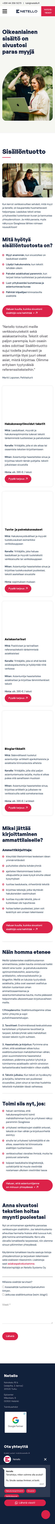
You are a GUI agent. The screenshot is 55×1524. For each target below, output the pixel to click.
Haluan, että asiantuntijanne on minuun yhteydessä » (22, 1185)
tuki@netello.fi (32, 3)
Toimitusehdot (11, 1406)
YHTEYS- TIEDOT (48, 11)
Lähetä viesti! (27, 1502)
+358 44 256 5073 (11, 3)
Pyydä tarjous (16, 478)
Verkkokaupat (12, 1496)
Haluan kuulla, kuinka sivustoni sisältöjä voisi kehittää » (24, 311)
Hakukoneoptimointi (14, 1491)
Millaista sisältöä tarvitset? (17, 1282)
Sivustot (31, 1491)
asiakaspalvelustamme (21, 1263)
